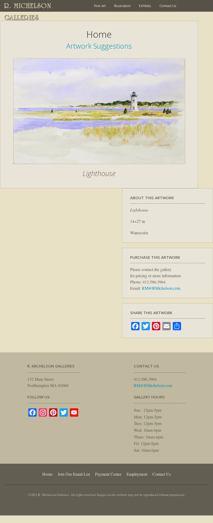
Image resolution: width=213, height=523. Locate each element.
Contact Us (167, 5)
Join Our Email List (108, 17)
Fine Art (100, 5)
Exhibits (145, 5)
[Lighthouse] (99, 167)
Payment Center (108, 474)
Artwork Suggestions (99, 46)
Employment (137, 474)
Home (47, 474)
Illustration (122, 5)
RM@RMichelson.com (161, 288)
